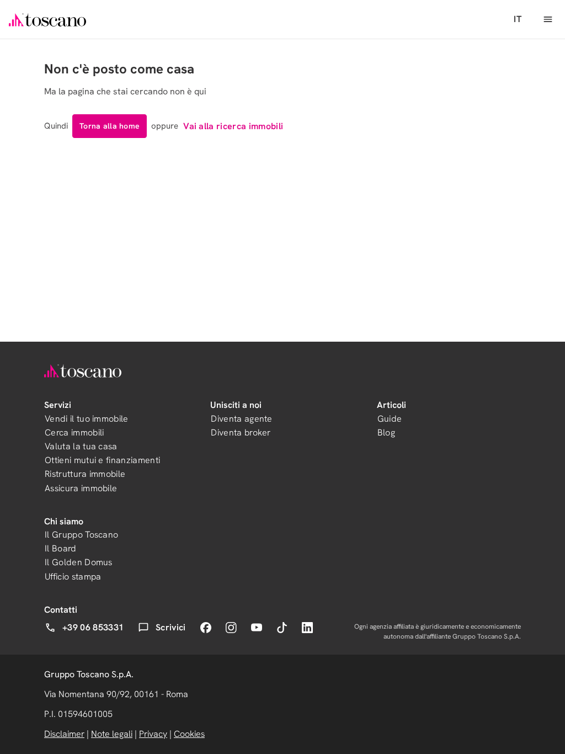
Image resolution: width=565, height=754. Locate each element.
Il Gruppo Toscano (81, 534)
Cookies (189, 734)
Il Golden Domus (79, 562)
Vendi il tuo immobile (87, 418)
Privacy (153, 734)
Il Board (61, 548)
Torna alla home (109, 126)
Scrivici (171, 627)
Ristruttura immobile (85, 474)
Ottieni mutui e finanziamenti (102, 460)
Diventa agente (241, 418)
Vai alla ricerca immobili (233, 126)
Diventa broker (240, 432)
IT (517, 19)
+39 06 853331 (93, 627)
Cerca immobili (74, 432)
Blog (386, 432)
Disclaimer (64, 734)
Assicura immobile (81, 488)
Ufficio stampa (73, 576)
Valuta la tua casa (81, 446)
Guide (389, 418)
